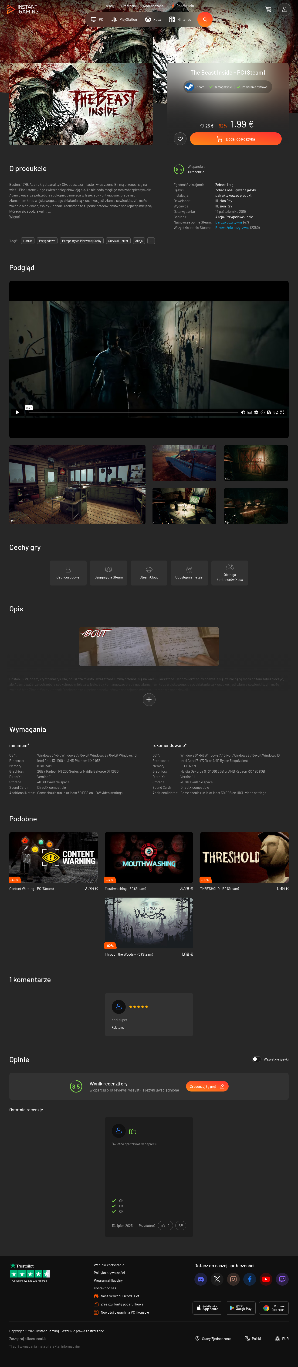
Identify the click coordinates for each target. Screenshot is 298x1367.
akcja (139, 241)
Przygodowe (235, 217)
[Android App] (241, 1308)
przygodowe (47, 241)
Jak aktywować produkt (233, 195)
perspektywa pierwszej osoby (81, 241)
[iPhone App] (207, 1308)
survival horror (118, 241)
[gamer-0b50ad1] (119, 1007)
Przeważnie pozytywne (232, 227)
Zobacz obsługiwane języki (235, 190)
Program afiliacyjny (108, 1280)
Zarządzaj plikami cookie (28, 1338)
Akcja (219, 217)
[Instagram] (233, 1279)
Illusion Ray (223, 201)
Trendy (109, 6)
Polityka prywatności (109, 1273)
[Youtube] (266, 1279)
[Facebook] (249, 1279)
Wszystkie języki (276, 1059)
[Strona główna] (22, 9)
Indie (249, 217)
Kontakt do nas (105, 1288)
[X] (217, 1279)
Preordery (128, 6)
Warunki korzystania (109, 1265)
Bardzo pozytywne (229, 222)
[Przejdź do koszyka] (268, 9)
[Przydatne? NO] (180, 1225)
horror (27, 241)
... (151, 241)
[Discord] (200, 1279)
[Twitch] (282, 1279)
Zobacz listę (224, 184)
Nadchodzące (153, 6)
